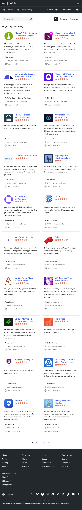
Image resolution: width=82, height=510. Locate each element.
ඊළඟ (48, 442)
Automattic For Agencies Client (62, 116)
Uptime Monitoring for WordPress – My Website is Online (24, 320)
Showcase (26, 455)
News (4, 459)
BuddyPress (8, 485)
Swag (65, 466)
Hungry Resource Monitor (63, 401)
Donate (66, 463)
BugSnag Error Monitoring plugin (62, 157)
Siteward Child (21, 400)
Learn (44, 455)
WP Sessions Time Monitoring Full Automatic (63, 279)
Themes (25, 459)
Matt (5, 477)
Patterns (25, 466)
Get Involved (67, 455)
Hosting (5, 463)
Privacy (5, 466)
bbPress (6, 481)
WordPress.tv (48, 466)
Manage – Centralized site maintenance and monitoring (65, 34)
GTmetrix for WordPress (26, 156)
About (4, 455)
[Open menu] (78, 3)
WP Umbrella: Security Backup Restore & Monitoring (25, 75)
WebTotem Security (24, 237)
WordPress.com (9, 473)
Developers (46, 463)
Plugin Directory (7, 10)
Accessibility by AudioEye (21, 197)
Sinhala (10, 494)
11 (44, 442)
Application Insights (24, 359)
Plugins (25, 463)
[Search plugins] (31, 19)
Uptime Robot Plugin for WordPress (24, 279)
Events (64, 459)
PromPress (60, 319)
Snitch (58, 237)
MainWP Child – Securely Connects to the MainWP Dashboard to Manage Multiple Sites (26, 34)
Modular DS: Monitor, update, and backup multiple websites (64, 75)
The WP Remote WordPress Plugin (23, 116)
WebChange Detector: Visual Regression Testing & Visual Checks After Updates (66, 360)
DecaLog (59, 196)
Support (45, 459)
